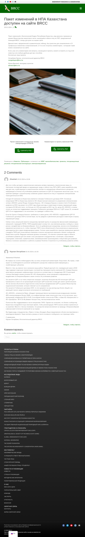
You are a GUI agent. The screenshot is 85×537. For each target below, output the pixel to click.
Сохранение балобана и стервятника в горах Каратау (23, 358)
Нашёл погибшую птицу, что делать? (17, 465)
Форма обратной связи (12, 512)
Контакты (7, 509)
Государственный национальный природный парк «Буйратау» (26, 424)
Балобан (7, 377)
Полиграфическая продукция (14, 481)
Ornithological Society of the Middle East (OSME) (21, 434)
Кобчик (6, 390)
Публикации (25, 161)
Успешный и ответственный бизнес (17, 456)
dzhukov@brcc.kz (14, 65)
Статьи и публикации (11, 474)
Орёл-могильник (10, 393)
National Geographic (11, 440)
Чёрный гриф (8, 406)
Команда (7, 493)
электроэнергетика (39, 163)
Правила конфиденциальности (31, 525)
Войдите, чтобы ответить (72, 246)
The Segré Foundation (12, 443)
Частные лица (9, 459)
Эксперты (7, 496)
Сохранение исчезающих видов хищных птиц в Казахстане (25, 361)
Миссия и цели (9, 487)
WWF (42, 161)
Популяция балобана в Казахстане (16, 352)
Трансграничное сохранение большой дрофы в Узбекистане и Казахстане (30, 368)
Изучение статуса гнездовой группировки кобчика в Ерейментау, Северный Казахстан (35, 371)
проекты (63, 161)
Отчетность (8, 499)
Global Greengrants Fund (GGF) (15, 437)
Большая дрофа (9, 386)
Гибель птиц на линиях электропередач (18, 355)
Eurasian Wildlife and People (14, 415)
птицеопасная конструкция (21, 163)
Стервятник (8, 402)
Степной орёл (9, 399)
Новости (17, 161)
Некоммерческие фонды (12, 452)
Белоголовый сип (10, 380)
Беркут (6, 383)
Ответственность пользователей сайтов (17, 526)
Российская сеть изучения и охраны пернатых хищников (25, 412)
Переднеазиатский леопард (14, 396)
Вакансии (7, 503)
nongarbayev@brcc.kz (15, 60)
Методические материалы (13, 477)
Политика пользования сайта (13, 525)
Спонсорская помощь (12, 462)
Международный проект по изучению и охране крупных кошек (26, 364)
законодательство (52, 161)
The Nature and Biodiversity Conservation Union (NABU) (23, 446)
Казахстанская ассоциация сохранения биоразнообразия (25, 421)
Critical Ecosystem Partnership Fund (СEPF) (19, 430)
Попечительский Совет (12, 490)
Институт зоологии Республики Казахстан (19, 418)
